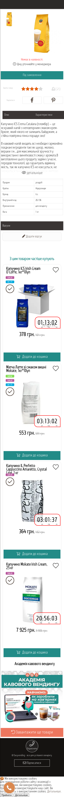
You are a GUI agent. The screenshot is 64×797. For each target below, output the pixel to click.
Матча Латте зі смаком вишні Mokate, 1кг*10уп (26, 369)
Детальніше (54, 791)
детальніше (34, 173)
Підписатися (33, 763)
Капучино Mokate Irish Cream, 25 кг (26, 566)
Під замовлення (32, 75)
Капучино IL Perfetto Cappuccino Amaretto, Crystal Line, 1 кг (26, 469)
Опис (6, 115)
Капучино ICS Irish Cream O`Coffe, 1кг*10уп (23, 270)
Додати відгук (33, 236)
